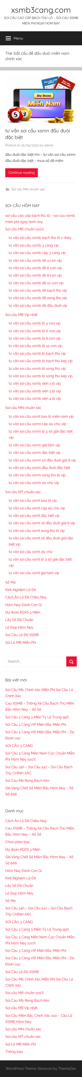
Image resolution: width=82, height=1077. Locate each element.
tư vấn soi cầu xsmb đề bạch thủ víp (38, 290)
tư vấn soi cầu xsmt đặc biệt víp (34, 516)
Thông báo (14, 1052)
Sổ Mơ (10, 582)
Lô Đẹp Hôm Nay (19, 627)
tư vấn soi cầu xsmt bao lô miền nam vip (41, 416)
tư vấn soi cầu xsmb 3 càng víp (34, 245)
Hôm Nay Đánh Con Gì (23, 605)
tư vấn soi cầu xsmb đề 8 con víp (35, 275)
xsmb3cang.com (41, 10)
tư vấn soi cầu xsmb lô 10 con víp (35, 346)
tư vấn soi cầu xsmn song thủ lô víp (37, 475)
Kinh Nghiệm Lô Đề (20, 590)
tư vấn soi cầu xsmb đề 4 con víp (35, 260)
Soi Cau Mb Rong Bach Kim (27, 781)
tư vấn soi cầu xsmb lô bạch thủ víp (37, 353)
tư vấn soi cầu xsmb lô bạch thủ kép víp (41, 361)
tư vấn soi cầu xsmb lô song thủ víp (37, 369)
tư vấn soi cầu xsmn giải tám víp (34, 445)
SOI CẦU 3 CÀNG (19, 746)
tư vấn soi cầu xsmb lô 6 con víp (35, 331)
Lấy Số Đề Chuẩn (19, 620)
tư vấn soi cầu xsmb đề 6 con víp (35, 268)
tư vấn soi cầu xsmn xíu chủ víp (34, 483)
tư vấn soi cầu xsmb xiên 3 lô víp (35, 391)
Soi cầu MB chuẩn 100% (24, 229)
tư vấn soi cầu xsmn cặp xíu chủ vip (37, 424)
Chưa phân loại (17, 842)
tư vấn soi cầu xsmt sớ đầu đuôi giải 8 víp (42, 523)
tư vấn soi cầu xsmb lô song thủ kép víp (41, 376)
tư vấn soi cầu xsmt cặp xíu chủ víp (37, 508)
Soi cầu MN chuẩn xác (28, 189)
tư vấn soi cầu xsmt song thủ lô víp (37, 531)
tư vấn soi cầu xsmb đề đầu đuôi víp (38, 305)
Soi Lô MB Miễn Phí (20, 642)
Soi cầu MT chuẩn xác (23, 492)
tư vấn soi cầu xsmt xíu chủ (30, 552)
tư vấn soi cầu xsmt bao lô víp (33, 500)
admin (49, 145)
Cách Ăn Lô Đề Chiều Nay (26, 597)
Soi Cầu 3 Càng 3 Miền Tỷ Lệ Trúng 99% (37, 717)
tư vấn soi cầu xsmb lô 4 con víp (35, 323)
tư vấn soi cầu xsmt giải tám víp (34, 573)
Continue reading (22, 173)
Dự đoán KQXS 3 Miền (22, 612)
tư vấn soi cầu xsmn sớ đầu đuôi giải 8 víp (42, 460)
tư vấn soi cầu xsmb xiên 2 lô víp (35, 383)
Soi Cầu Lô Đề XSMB (22, 635)
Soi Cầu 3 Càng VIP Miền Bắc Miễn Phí (35, 725)
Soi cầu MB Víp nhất (21, 315)
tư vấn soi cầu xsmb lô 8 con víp (35, 338)
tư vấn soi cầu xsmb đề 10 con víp (36, 283)
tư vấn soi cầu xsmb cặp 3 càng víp (37, 253)
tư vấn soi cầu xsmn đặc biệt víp (34, 453)
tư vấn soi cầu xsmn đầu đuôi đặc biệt (39, 468)
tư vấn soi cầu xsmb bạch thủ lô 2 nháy (40, 238)
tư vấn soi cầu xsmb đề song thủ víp (38, 298)
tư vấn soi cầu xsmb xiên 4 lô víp (35, 398)
